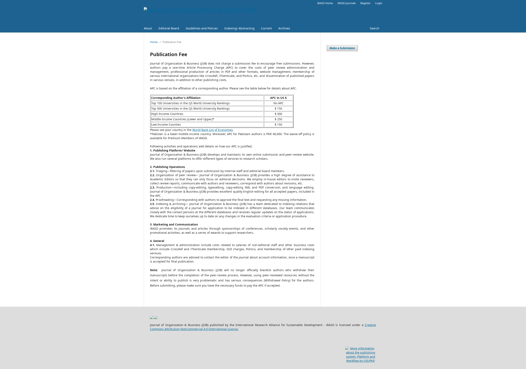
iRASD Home (325, 3)
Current (266, 28)
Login (378, 3)
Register (365, 3)
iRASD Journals (347, 3)
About (148, 28)
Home (154, 42)
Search (374, 28)
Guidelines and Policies (202, 28)
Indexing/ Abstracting (239, 28)
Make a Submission (342, 48)
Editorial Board (169, 28)
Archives (284, 28)
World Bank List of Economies (212, 130)
